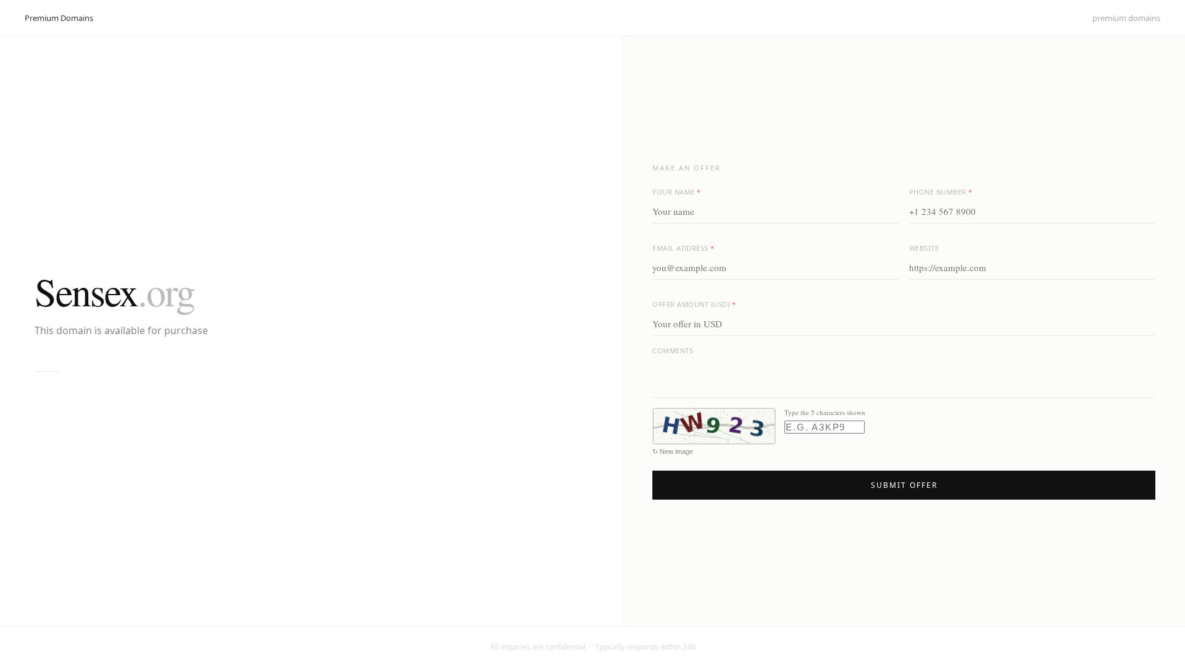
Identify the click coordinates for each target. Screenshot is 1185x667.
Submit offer (904, 485)
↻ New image (672, 451)
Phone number (941, 191)
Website (924, 248)
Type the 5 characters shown (824, 412)
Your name (676, 191)
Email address (683, 248)
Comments (672, 350)
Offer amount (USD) (694, 304)
